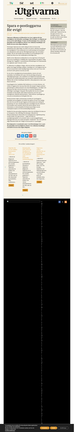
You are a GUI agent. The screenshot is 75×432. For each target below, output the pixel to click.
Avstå (53, 428)
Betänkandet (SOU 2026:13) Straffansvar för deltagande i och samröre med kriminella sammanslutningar (28, 153)
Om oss (54, 18)
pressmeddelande (35, 33)
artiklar (15, 33)
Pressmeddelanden (45, 18)
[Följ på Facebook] (59, 202)
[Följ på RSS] (66, 202)
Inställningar (63, 428)
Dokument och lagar (31, 18)
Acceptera (44, 428)
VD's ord (9, 35)
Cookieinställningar (10, 430)
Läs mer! (11, 187)
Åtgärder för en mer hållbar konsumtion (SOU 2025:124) (12, 152)
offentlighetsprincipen (24, 33)
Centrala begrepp (18, 18)
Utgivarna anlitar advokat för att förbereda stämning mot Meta (40, 152)
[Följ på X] (62, 202)
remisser (42, 33)
